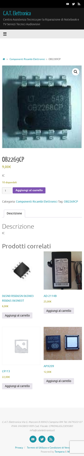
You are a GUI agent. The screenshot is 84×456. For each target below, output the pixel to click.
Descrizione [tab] (14, 213)
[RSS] (79, 4)
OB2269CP (71, 201)
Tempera (59, 451)
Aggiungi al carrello (29, 190)
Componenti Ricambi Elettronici (27, 59)
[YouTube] (68, 4)
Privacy (19, 447)
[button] (75, 71)
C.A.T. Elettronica (17, 13)
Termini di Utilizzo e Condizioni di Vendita (50, 447)
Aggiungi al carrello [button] (17, 315)
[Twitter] (73, 4)
